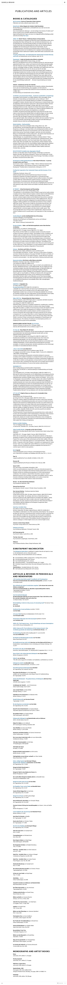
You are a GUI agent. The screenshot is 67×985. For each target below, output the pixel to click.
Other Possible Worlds (18, 429)
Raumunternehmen (18, 260)
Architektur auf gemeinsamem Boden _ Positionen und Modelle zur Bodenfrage (33, 95)
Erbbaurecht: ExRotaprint (19, 718)
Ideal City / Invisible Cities (19, 507)
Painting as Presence (18, 527)
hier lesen (25, 35)
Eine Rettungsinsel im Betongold (21, 667)
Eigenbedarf (16, 59)
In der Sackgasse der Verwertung (21, 811)
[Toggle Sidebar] (64, 2)
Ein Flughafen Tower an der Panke (21, 786)
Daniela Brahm (8, 2)
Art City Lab (16, 329)
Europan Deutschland (18, 287)
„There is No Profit (18, 348)
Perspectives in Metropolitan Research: (23, 160)
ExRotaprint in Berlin (18, 663)
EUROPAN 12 (16, 284)
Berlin (14, 450)
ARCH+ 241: (16, 38)
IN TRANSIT (16, 189)
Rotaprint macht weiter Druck (20, 781)
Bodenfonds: (16, 26)
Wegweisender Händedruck (20, 762)
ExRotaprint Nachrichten (21, 551)
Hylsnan (15, 249)
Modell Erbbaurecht (18, 699)
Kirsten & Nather (17, 225)
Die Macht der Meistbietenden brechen (23, 637)
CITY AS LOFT (16, 393)
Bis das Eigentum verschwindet (21, 704)
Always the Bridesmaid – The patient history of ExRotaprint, (28, 678)
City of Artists (35, 323)
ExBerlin (15, 658)
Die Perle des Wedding (19, 825)
